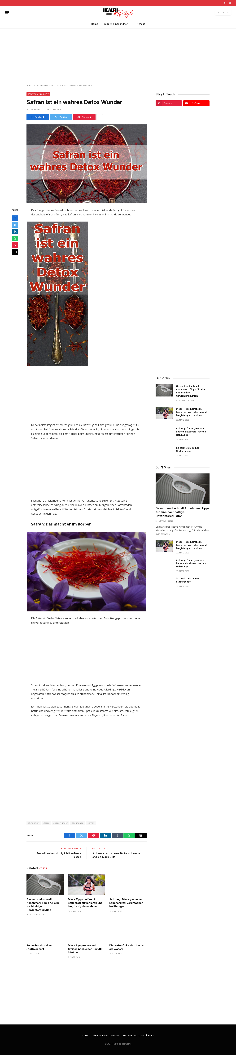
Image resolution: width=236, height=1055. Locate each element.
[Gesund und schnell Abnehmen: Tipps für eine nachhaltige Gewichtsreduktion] (45, 884)
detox (46, 822)
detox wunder (60, 822)
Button (223, 12)
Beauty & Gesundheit (116, 23)
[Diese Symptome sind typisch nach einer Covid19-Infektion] (86, 930)
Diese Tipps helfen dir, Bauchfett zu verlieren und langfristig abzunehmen (85, 903)
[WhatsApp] (15, 238)
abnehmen (33, 822)
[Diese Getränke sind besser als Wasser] (128, 930)
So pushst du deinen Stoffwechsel (39, 947)
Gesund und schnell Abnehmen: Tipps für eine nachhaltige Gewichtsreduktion (43, 904)
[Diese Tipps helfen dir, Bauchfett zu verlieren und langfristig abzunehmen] (86, 884)
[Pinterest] (15, 245)
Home (94, 23)
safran (90, 822)
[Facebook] (15, 218)
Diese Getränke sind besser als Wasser (127, 947)
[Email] (15, 252)
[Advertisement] (118, 56)
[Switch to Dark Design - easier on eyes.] (225, 3)
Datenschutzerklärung (138, 1035)
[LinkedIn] (15, 231)
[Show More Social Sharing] (99, 117)
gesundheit (77, 822)
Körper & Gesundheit (106, 1035)
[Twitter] (15, 225)
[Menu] (7, 12)
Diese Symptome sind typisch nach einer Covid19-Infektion (86, 949)
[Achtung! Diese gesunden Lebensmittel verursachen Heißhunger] (128, 884)
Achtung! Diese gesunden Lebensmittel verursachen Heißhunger (126, 903)
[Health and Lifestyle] (118, 12)
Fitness (141, 23)
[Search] (229, 3)
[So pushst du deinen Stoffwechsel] (45, 930)
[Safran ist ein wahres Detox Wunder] (86, 163)
